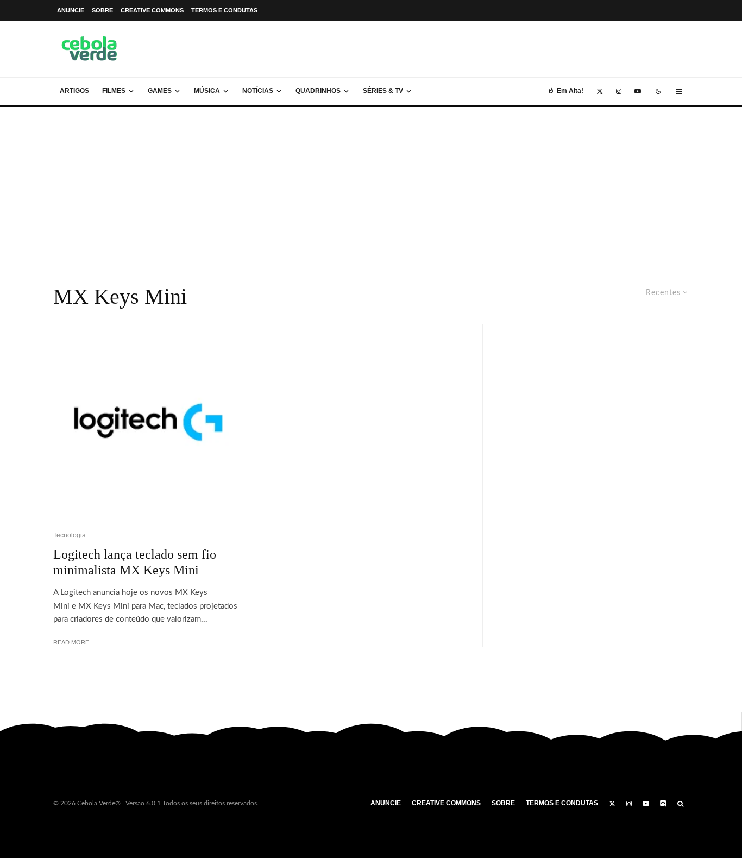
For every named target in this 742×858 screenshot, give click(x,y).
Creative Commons (152, 10)
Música (207, 91)
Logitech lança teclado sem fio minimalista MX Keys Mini (134, 562)
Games (160, 91)
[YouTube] (637, 91)
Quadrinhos (318, 91)
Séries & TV (383, 91)
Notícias (257, 91)
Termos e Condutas (224, 10)
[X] (599, 91)
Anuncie (70, 10)
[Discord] (663, 803)
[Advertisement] (371, 188)
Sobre (102, 10)
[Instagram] (618, 91)
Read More (71, 642)
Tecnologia (69, 535)
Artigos (74, 91)
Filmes (113, 91)
